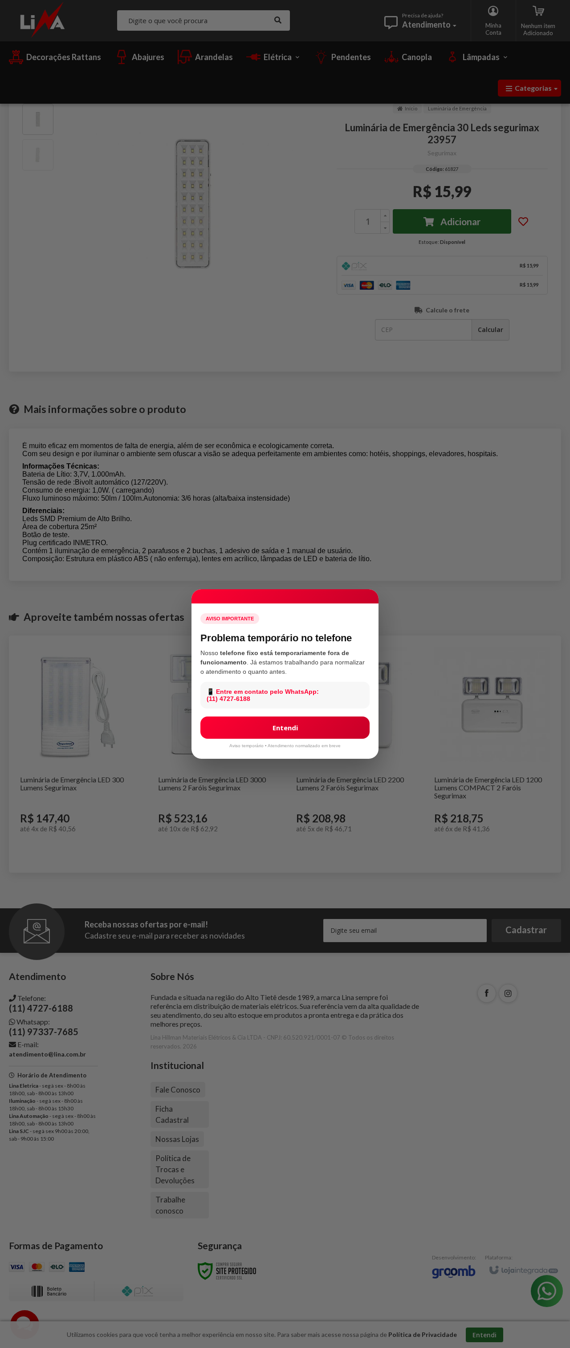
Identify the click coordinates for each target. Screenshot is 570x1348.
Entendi (285, 727)
